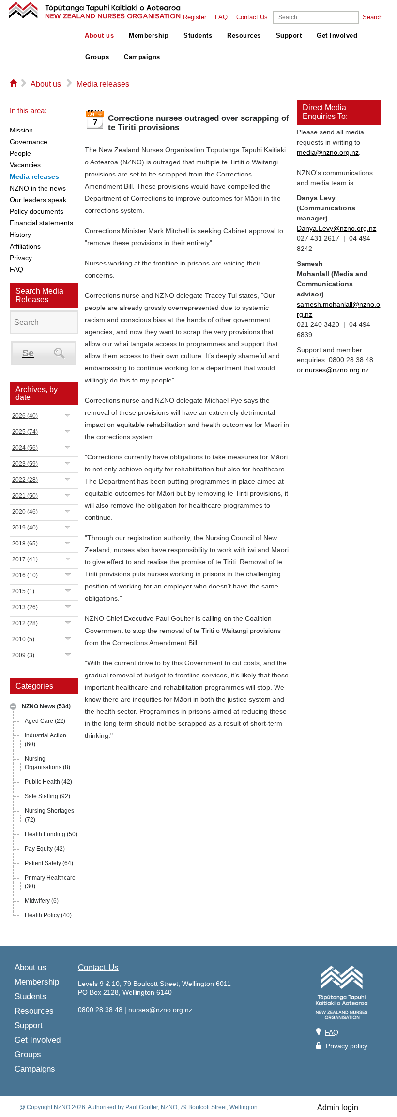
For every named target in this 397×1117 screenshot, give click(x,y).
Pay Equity (45, 848)
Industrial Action (45, 740)
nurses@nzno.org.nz (337, 370)
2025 (25, 431)
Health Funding (51, 834)
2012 (25, 623)
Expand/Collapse (13, 706)
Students (197, 35)
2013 (25, 607)
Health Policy (48, 915)
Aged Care (45, 721)
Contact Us (252, 17)
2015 (23, 591)
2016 (25, 575)
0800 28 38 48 (100, 1010)
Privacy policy (346, 1046)
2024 (25, 447)
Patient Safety (49, 863)
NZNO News (46, 706)
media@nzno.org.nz (328, 152)
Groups (97, 57)
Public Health (48, 782)
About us (99, 35)
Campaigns (142, 57)
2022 (25, 479)
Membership (148, 35)
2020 (25, 511)
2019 (25, 527)
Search (372, 17)
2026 (25, 415)
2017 (25, 559)
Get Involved (337, 35)
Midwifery (42, 900)
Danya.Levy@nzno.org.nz (336, 228)
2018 (25, 543)
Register (194, 17)
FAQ (221, 17)
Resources (244, 35)
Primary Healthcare (50, 882)
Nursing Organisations (47, 763)
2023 (25, 463)
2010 (23, 639)
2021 (25, 495)
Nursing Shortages (49, 815)
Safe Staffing (47, 796)
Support (289, 35)
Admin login (337, 1107)
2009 (23, 655)
